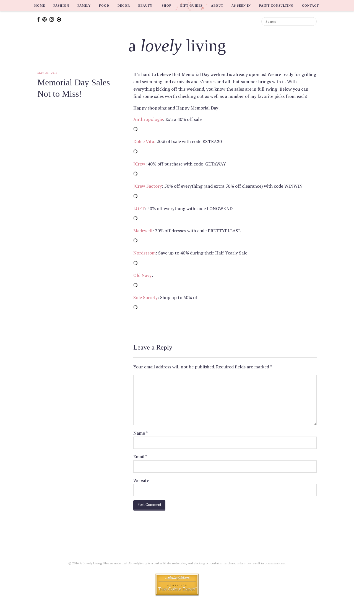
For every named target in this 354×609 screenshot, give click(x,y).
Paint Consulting (276, 5)
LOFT (139, 208)
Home (39, 5)
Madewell (142, 231)
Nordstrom (144, 253)
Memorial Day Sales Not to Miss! (73, 88)
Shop (166, 5)
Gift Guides (191, 5)
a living (177, 45)
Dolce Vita (143, 141)
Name (140, 433)
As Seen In (241, 5)
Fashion (61, 5)
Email (140, 456)
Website (141, 480)
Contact (310, 5)
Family (84, 5)
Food (104, 5)
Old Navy (142, 275)
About (217, 5)
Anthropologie (148, 119)
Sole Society (145, 297)
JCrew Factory (147, 186)
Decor (124, 5)
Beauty (145, 5)
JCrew (139, 164)
